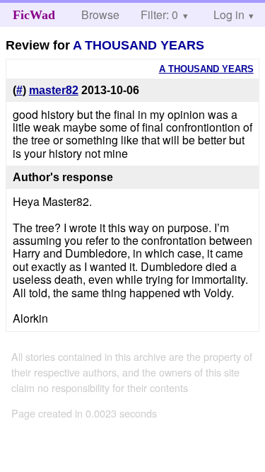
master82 (53, 90)
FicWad (34, 15)
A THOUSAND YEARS (138, 45)
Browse (100, 14)
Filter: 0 (159, 14)
